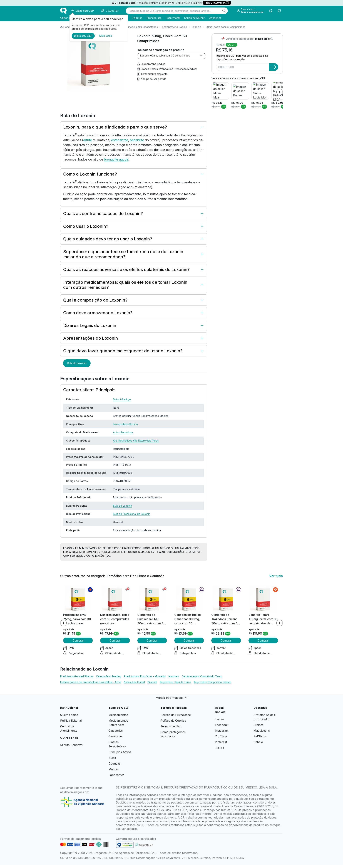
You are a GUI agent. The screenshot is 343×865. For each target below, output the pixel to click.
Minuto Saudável (71, 745)
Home (66, 26)
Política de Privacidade (175, 715)
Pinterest (221, 742)
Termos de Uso (170, 726)
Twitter (219, 719)
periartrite (137, 140)
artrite (87, 140)
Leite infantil (173, 17)
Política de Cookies (173, 720)
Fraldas (258, 725)
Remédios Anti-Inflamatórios (141, 26)
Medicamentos (118, 715)
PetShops (260, 736)
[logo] (63, 11)
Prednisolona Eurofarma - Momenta (145, 676)
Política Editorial (71, 720)
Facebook (221, 725)
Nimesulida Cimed (134, 682)
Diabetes (137, 17)
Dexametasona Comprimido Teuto (202, 676)
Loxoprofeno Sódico (174, 26)
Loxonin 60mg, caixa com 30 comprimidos (165, 55)
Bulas (112, 758)
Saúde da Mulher (194, 17)
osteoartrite (119, 140)
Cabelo (258, 742)
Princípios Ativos (119, 752)
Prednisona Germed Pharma (76, 676)
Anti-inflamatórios (123, 432)
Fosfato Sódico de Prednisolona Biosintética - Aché (90, 682)
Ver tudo (276, 576)
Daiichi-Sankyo (122, 399)
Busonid (152, 682)
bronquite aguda (116, 159)
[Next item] (279, 92)
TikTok (219, 748)
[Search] (224, 10)
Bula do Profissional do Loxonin (131, 513)
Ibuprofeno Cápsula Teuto (175, 682)
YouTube (221, 736)
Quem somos (69, 715)
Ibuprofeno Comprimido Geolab (212, 682)
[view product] (78, 599)
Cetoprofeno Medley (108, 676)
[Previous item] (63, 623)
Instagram (221, 730)
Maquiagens (261, 730)
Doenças (114, 763)
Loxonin (196, 26)
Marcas (113, 769)
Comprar (78, 640)
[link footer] (125, 845)
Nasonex (173, 676)
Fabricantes (116, 775)
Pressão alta (154, 17)
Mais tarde (105, 35)
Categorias (115, 730)
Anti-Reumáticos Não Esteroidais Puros (136, 440)
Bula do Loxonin (76, 363)
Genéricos (215, 17)
